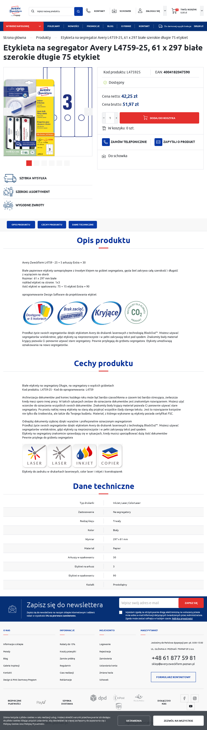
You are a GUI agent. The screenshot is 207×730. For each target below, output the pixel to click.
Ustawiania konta (108, 665)
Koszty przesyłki (68, 651)
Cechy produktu (51, 224)
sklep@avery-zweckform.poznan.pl (173, 663)
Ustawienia (134, 720)
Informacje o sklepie (13, 644)
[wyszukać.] (78, 11)
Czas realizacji (67, 672)
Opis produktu (21, 224)
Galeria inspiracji (11, 665)
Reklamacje (66, 680)
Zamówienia (105, 658)
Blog (5, 658)
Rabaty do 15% (67, 644)
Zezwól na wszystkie (178, 720)
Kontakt (7, 672)
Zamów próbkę (67, 658)
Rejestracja (105, 651)
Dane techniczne (82, 224)
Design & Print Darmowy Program (20, 680)
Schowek (104, 680)
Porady (6, 651)
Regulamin (65, 665)
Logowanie (105, 644)
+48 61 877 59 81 (174, 657)
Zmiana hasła (106, 672)
